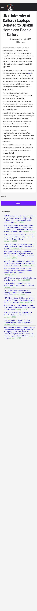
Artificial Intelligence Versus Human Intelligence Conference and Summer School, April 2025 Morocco (18, 271)
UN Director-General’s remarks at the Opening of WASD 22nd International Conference (17, 293)
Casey (30, 73)
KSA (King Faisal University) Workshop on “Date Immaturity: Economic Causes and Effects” (19, 246)
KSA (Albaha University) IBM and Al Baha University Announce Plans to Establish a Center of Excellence (19, 300)
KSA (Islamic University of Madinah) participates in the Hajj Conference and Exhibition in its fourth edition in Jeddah (19, 254)
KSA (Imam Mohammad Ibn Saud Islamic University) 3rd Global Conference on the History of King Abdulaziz (19, 237)
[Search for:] (18, 197)
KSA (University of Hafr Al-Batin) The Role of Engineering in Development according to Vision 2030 (19, 307)
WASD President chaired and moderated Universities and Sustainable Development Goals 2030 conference (20, 263)
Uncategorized (17, 39)
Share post (21, 42)
